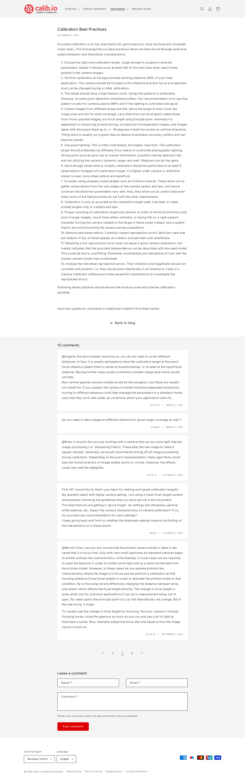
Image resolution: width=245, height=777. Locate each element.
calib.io (37, 771)
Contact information (137, 771)
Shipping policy (114, 771)
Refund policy (74, 771)
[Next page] (142, 653)
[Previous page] (103, 653)
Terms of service (93, 771)
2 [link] (123, 653)
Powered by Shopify (52, 771)
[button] (72, 9)
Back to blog (125, 323)
